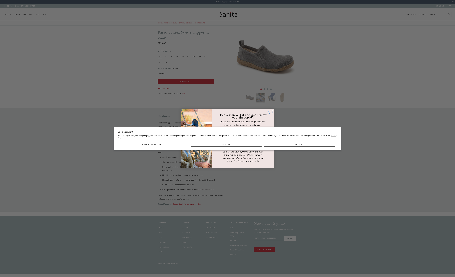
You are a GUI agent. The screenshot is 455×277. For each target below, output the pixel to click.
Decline (299, 144)
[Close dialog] (271, 112)
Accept (226, 144)
